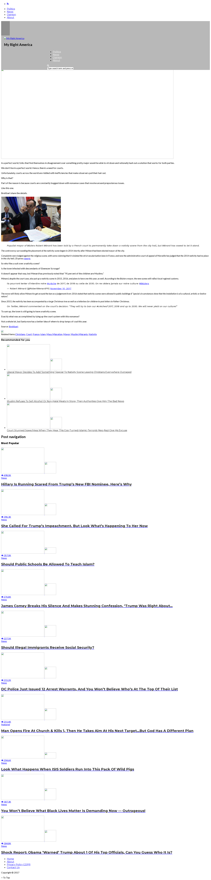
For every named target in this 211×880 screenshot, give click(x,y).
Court (29, 334)
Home (10, 858)
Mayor (66, 334)
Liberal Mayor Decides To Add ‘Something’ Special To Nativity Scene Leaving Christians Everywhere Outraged (69, 372)
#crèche (51, 283)
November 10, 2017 (60, 288)
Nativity (93, 334)
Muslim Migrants (79, 334)
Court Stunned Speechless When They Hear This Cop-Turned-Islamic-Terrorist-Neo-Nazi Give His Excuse (67, 430)
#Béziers (144, 283)
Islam (43, 334)
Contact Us (13, 867)
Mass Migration (54, 334)
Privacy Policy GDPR (18, 864)
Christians (20, 334)
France (36, 334)
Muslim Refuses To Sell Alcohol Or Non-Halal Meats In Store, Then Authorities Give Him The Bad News (65, 401)
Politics (11, 8)
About (10, 17)
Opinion (11, 14)
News (10, 11)
